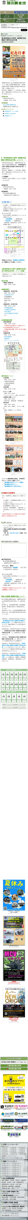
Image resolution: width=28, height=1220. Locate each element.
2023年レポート (6, 1165)
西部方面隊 (21, 1197)
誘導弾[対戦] (5, 1184)
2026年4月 (5, 1150)
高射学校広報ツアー (17, 1204)
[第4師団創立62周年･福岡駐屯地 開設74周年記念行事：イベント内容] (14, 427)
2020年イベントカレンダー (20, 707)
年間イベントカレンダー (11, 1144)
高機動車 (6, 338)
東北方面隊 (13, 1199)
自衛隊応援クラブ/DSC (21, 1129)
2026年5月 (13, 1150)
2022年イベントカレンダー (20, 704)
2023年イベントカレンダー (8, 704)
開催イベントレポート (10, 1161)
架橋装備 (17, 1186)
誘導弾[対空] (20, 1182)
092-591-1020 (14, 533)
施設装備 (11, 1186)
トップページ (5, 1213)
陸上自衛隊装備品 (8, 1178)
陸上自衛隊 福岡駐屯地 (9, 104)
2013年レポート (16, 1173)
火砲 (14, 1182)
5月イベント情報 (20, 679)
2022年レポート (16, 1165)
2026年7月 (5, 1152)
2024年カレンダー (3, 675)
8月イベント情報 (7, 688)
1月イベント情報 (3, 679)
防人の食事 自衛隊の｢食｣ (11, 1191)
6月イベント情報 (25, 679)
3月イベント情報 (12, 679)
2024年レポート (16, 1163)
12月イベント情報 (24, 688)
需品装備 (4, 1186)
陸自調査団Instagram (21, 1109)
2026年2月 (13, 1148)
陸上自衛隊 (20, 1116)
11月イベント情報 (20, 688)
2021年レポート (6, 1167)
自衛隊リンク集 (6, 1208)
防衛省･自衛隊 (7, 1116)
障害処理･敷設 (6, 1188)
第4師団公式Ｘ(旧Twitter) (13, 486)
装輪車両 (23, 1180)
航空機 (4, 1182)
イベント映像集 (17, 1210)
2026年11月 (14, 1154)
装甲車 (18, 1180)
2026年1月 (5, 1148)
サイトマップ (15, 1215)
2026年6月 (22, 1150)
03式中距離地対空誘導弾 (11, 313)
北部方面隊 (5, 1199)
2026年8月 (13, 1152)
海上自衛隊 (7, 1123)
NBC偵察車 (7, 311)
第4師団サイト (8, 115)
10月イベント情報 (16, 688)
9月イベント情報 (11, 688)
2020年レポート (16, 1167)
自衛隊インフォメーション (9, 1156)
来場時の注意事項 (18, 260)
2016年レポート (16, 1171)
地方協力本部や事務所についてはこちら (14, 1062)
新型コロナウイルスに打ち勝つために (12, 1158)
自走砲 (9, 1182)
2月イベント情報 (7, 679)
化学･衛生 (19, 1184)
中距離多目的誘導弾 (9, 309)
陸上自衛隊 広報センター (7, 1129)
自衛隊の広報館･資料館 (10, 1202)
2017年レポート (6, 1171)
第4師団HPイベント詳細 (11, 111)
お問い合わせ (15, 1213)
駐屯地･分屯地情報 (17, 1208)
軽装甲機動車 (8, 336)
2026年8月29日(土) (14, 946)
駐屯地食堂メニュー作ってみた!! (11, 1193)
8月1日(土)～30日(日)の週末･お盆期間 (14, 912)
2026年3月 (22, 1148)
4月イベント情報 (16, 679)
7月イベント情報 (3, 688)
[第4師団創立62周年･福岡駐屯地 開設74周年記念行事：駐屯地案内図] (14, 355)
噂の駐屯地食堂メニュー (11, 1195)
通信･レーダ (15, 1188)
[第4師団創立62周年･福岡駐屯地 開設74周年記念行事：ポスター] (14, 62)
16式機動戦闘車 (8, 307)
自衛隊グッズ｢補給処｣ (14, 1136)
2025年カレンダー (3, 697)
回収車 (12, 1180)
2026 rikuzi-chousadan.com (14, 1218)
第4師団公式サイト (11, 484)
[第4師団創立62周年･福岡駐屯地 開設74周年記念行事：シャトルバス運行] (14, 240)
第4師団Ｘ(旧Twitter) (10, 113)
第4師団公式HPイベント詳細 (14, 482)
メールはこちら (21, 12)
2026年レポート (6, 1163)
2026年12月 (22, 1154)
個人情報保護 (5, 1215)
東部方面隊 (5, 1197)
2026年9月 (22, 1152)
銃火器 (12, 1184)
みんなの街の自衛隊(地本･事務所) (13, 1206)
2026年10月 (5, 1154)
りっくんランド (6, 1204)
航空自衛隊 (20, 1123)
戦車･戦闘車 (5, 1180)
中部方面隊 (13, 1197)
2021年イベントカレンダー (8, 707)
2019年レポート (6, 1169)
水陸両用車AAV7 (9, 295)
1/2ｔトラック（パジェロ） (12, 340)
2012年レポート (6, 1175)
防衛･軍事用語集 (6, 1210)
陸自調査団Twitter (7, 1109)
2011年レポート (16, 1175)
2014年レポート (6, 1173)
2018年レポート (16, 1169)
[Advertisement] (14, 136)
